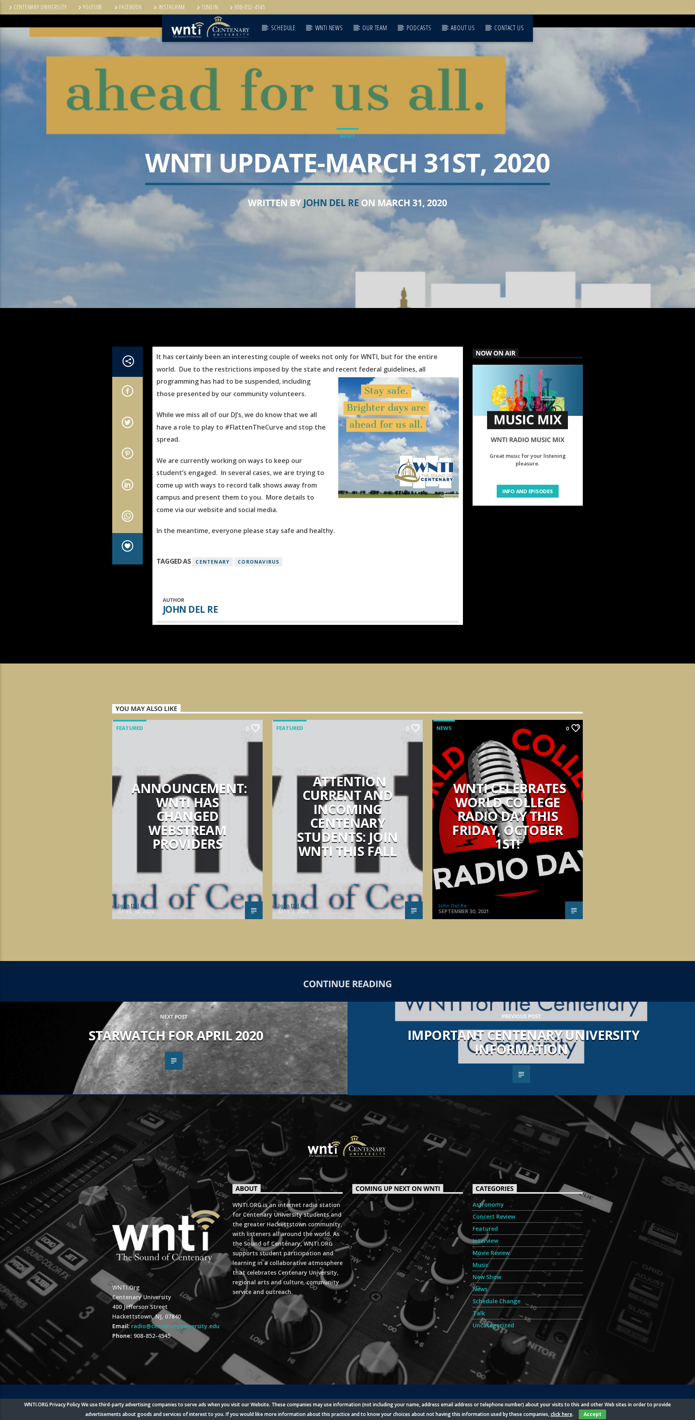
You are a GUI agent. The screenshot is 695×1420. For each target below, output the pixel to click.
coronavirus (258, 561)
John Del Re (331, 202)
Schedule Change (496, 1301)
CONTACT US (509, 27)
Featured (129, 728)
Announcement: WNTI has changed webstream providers (189, 815)
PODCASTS (419, 27)
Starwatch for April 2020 (175, 1035)
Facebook (130, 7)
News (347, 136)
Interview (485, 1240)
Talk (479, 1313)
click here (561, 1414)
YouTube (93, 7)
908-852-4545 (249, 7)
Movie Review (491, 1253)
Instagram (171, 7)
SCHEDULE (283, 27)
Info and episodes (527, 491)
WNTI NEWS (329, 27)
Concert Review (494, 1216)
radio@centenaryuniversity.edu (175, 1326)
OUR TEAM (374, 27)
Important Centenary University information (523, 1042)
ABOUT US (463, 27)
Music (481, 1265)
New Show (487, 1277)
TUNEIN (210, 7)
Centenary (212, 561)
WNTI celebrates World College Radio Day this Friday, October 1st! (509, 815)
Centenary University (40, 7)
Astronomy (488, 1204)
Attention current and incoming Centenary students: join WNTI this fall (347, 816)
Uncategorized (493, 1325)
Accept (592, 1414)
